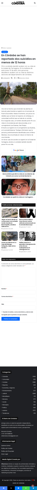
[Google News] (18, 150)
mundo (4, 402)
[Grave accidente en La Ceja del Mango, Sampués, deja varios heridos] (9, 236)
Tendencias (5, 413)
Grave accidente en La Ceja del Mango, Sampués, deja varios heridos (8, 245)
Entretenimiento (7, 390)
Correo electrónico (7, 296)
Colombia (5, 376)
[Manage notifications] (32, 486)
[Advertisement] (18, 26)
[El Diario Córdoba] (18, 3)
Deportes (5, 385)
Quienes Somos (5, 445)
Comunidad (5, 379)
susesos (9, 48)
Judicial (4, 393)
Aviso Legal (4, 454)
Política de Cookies (6, 448)
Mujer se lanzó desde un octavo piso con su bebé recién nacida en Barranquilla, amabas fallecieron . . (9, 223)
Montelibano (6, 396)
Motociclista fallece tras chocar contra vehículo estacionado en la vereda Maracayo (27, 222)
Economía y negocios (8, 388)
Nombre (4, 288)
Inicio (4, 48)
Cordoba (4, 382)
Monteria (5, 399)
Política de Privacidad (7, 451)
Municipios (5, 404)
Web (2, 304)
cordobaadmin (6, 78)
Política (4, 407)
